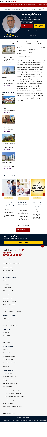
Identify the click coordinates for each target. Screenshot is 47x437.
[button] (43, 8)
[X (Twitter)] (7, 258)
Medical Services (6, 346)
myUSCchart (44, 6)
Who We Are (6, 284)
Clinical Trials (6, 322)
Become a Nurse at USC (8, 363)
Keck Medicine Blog (7, 271)
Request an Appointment (21, 4)
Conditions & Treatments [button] (9, 9)
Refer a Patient (10, 4)
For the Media (6, 277)
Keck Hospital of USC (7, 106)
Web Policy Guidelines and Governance (29, 424)
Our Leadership (6, 288)
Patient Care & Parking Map (9, 380)
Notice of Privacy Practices (9, 417)
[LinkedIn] (13, 258)
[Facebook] (4, 258)
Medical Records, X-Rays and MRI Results (12, 410)
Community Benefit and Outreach (10, 366)
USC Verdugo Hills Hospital (8, 143)
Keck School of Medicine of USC (10, 329)
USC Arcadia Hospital (7, 162)
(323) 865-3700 (7, 85)
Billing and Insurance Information (10, 387)
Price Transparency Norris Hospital (13, 397)
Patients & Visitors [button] (36, 9)
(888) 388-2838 (7, 168)
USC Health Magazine (8, 274)
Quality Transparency (8, 407)
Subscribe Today (23, 246)
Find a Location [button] (19, 9)
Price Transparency (7, 390)
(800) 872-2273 (7, 112)
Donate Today (6, 353)
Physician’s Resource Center (9, 325)
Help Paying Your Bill (8, 383)
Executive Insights (7, 291)
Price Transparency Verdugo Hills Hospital (14, 400)
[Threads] (20, 258)
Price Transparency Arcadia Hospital (13, 403)
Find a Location (6, 342)
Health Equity (39, 4)
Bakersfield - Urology (7, 55)
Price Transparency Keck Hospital (12, 393)
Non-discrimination (14, 424)
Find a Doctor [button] (28, 9)
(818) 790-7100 (7, 149)
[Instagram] (17, 258)
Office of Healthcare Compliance (10, 294)
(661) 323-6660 (7, 63)
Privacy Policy (6, 424)
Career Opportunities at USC (9, 360)
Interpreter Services (7, 377)
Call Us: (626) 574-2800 (39, 26)
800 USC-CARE (31, 4)
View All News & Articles (23, 233)
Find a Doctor (6, 336)
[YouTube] (10, 258)
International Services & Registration (11, 267)
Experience (19, 42)
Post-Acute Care (6, 413)
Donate (45, 4)
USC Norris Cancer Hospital (8, 125)
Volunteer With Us (7, 356)
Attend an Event (6, 370)
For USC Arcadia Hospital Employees (13, 315)
